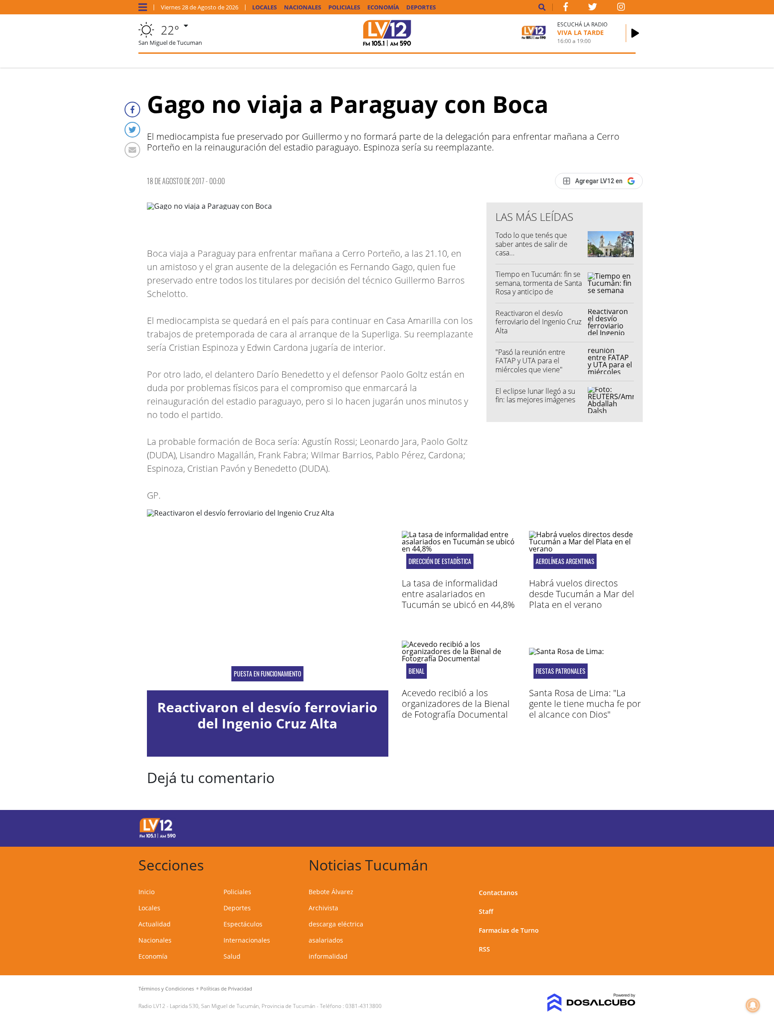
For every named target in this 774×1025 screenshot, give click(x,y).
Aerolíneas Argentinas (565, 561)
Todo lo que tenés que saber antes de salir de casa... (531, 243)
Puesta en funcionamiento (267, 674)
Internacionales (247, 940)
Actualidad (154, 924)
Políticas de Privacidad (226, 988)
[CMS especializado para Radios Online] (578, 1003)
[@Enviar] (132, 150)
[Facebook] (132, 109)
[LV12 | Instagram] (621, 8)
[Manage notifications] (753, 1005)
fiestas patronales (560, 671)
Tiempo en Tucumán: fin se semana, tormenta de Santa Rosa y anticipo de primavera (538, 287)
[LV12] (157, 836)
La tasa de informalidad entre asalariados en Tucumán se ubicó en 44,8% (458, 594)
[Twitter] (132, 130)
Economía (383, 7)
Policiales (344, 7)
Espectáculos (243, 924)
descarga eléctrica (336, 924)
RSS (484, 949)
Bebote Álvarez (331, 891)
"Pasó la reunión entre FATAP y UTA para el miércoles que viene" (530, 360)
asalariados (326, 940)
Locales (264, 7)
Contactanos (498, 892)
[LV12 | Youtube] (572, 826)
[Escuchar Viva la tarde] (635, 33)
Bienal (416, 671)
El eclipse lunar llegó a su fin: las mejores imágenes (535, 395)
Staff (486, 911)
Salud (232, 956)
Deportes (421, 7)
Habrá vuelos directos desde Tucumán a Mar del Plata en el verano (581, 594)
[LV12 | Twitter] (592, 8)
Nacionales (302, 7)
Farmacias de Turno (509, 930)
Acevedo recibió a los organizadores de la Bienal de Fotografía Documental (456, 703)
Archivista (323, 908)
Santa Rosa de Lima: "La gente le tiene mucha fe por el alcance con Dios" (585, 703)
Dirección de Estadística (439, 561)
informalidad (328, 956)
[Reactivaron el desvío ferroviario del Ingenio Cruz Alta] (267, 599)
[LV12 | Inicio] (625, 863)
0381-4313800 (363, 1006)
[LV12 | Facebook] (565, 8)
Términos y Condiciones (166, 988)
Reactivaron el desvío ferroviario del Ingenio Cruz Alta (538, 321)
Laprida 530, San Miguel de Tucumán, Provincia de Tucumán (242, 1006)
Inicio (146, 891)
